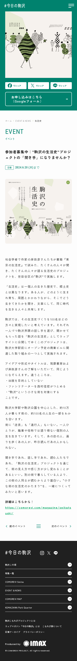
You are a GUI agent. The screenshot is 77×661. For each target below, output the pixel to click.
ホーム (8, 120)
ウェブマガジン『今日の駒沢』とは (22, 626)
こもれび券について (52, 626)
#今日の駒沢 (18, 552)
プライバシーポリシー (34, 631)
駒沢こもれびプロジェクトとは (20, 620)
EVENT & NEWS (23, 120)
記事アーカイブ (12, 631)
